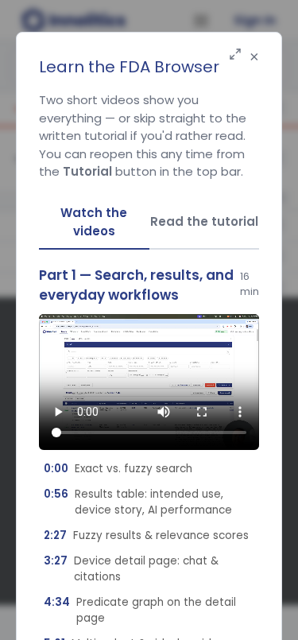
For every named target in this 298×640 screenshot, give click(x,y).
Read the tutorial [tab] (204, 221)
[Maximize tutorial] (235, 55)
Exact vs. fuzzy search (118, 468)
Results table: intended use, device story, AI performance (138, 502)
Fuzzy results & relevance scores (146, 535)
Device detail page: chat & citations (131, 568)
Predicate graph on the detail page (140, 610)
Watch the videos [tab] (93, 221)
